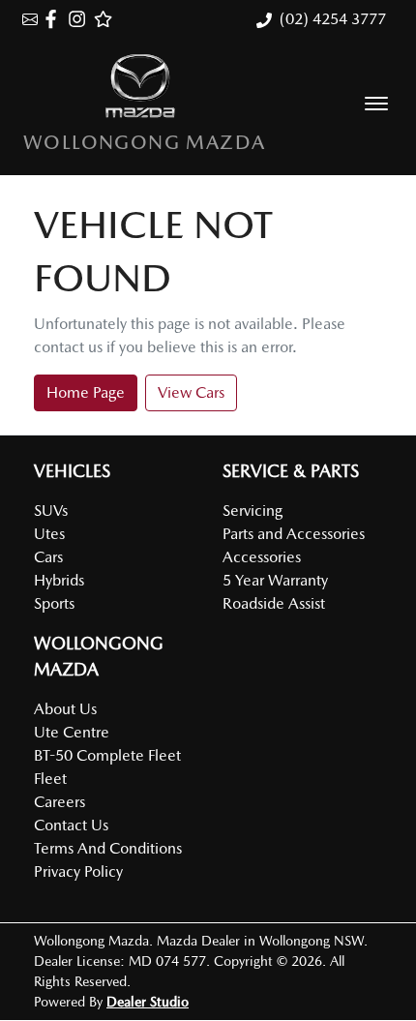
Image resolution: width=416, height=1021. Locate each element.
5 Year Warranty (275, 580)
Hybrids (59, 580)
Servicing (252, 510)
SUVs (51, 510)
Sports (54, 603)
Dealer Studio (147, 1001)
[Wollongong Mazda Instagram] (81, 19)
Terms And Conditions (108, 848)
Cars (48, 557)
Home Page (85, 392)
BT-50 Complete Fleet (107, 755)
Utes (49, 534)
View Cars (191, 392)
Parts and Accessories (294, 534)
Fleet (50, 778)
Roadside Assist (274, 603)
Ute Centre (71, 732)
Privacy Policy (78, 871)
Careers (59, 802)
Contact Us (71, 825)
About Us (65, 709)
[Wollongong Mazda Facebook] (55, 19)
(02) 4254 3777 (333, 19)
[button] (376, 103)
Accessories (262, 557)
